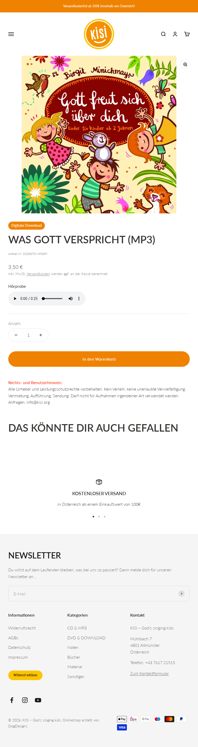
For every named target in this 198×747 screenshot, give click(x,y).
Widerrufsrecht (22, 627)
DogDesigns (17, 726)
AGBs (13, 637)
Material (74, 666)
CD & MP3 (77, 627)
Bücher (73, 657)
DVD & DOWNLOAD (86, 637)
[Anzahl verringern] (16, 335)
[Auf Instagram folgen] (24, 700)
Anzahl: (14, 323)
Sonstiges (75, 676)
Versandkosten (38, 273)
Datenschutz (19, 647)
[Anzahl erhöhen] (40, 335)
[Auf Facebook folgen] (11, 700)
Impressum (18, 657)
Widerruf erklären (25, 675)
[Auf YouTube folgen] (38, 700)
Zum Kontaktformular (149, 673)
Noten (72, 647)
